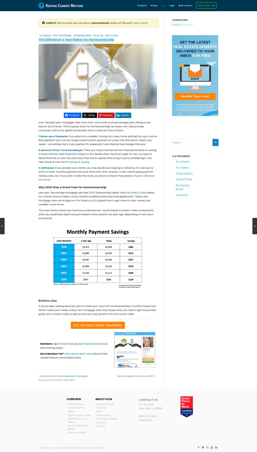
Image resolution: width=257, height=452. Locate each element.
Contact (101, 422)
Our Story (102, 407)
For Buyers (45, 35)
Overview (74, 399)
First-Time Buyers (62, 35)
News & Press (104, 415)
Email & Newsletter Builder (78, 427)
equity (145, 136)
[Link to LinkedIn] (216, 447)
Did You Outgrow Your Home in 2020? (135, 376)
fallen (91, 122)
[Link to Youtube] (212, 447)
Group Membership (107, 418)
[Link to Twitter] (203, 447)
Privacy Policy (82, 448)
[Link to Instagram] (207, 447)
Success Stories (105, 404)
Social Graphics (76, 407)
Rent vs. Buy (111, 35)
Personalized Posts (94, 343)
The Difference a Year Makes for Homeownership (76, 39)
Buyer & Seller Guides (79, 415)
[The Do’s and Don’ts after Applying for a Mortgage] (2, 226)
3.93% (92, 192)
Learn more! (141, 23)
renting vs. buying (79, 162)
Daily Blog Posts (76, 404)
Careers (101, 426)
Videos (71, 411)
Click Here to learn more (78, 353)
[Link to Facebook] (198, 447)
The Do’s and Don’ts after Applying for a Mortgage (64, 376)
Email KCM (145, 420)
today (133, 192)
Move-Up (98, 35)
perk (73, 200)
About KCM (103, 399)
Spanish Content (77, 432)
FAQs (99, 411)
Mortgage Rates (82, 35)
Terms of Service (96, 448)
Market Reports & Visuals (77, 420)
